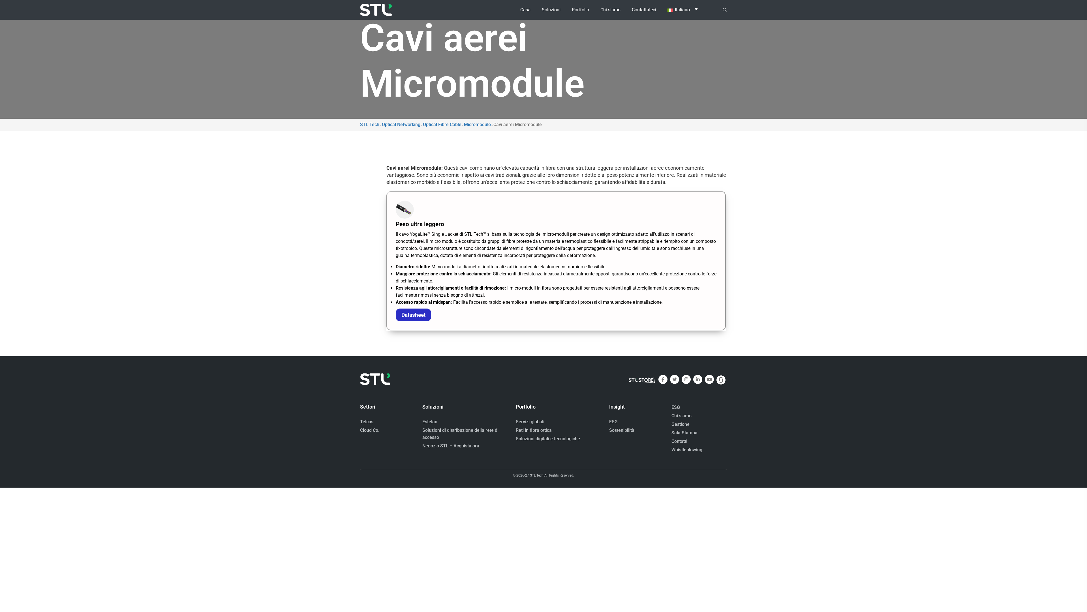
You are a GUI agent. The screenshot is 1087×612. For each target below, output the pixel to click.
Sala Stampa (684, 432)
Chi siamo (681, 415)
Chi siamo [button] (610, 9)
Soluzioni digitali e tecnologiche (548, 438)
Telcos (366, 421)
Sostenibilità (621, 430)
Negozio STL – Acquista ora (450, 446)
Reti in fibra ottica (534, 430)
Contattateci (644, 9)
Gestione (680, 424)
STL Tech (537, 475)
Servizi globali (530, 421)
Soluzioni (551, 9)
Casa (525, 9)
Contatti (679, 441)
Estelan (429, 421)
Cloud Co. (370, 430)
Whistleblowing (686, 449)
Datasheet (413, 315)
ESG (613, 421)
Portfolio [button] (580, 9)
